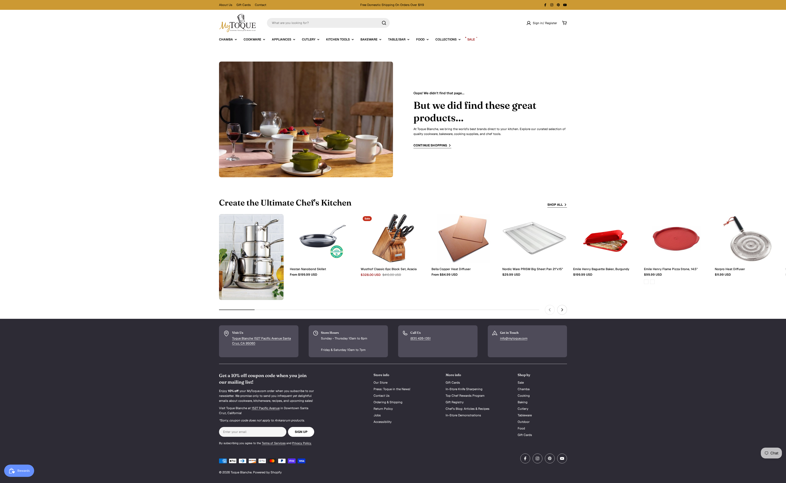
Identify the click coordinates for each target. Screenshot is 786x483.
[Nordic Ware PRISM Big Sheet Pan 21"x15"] (534, 238)
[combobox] (328, 23)
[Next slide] (562, 310)
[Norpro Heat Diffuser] (747, 238)
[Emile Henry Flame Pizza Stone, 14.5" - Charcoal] (652, 282)
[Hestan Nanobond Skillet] (322, 238)
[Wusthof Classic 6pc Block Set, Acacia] (393, 238)
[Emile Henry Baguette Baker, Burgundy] (605, 238)
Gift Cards (243, 5)
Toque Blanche (241, 472)
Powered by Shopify (267, 472)
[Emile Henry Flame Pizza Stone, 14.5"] (676, 238)
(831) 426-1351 (420, 338)
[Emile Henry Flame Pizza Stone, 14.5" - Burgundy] (646, 282)
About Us (225, 5)
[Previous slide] (550, 310)
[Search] (384, 22)
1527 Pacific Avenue (266, 408)
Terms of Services (274, 443)
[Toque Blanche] (251, 257)
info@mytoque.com (513, 338)
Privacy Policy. (302, 443)
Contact (260, 5)
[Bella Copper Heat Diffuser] (463, 238)
